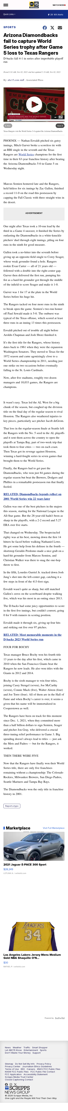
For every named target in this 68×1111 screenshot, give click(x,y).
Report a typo (11, 806)
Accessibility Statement (36, 1074)
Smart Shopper (40, 1047)
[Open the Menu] (5, 5)
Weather (17, 1047)
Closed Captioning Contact (19, 1079)
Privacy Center (12, 1066)
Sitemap (9, 1063)
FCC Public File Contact (43, 1071)
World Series (26, 154)
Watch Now (58, 5)
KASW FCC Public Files (17, 1071)
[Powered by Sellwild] (60, 1018)
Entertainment (31, 1050)
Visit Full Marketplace (54, 828)
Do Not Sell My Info (25, 1063)
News (8, 1047)
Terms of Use (12, 1069)
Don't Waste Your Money (18, 1052)
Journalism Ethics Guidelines (37, 1066)
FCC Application (13, 1074)
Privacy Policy (44, 1063)
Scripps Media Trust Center (19, 1077)
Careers (31, 1069)
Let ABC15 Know (13, 1050)
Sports (9, 27)
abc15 (7, 1084)
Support (37, 1052)
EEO (23, 1069)
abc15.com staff (16, 79)
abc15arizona (12, 1084)
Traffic (26, 1047)
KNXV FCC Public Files (48, 1069)
